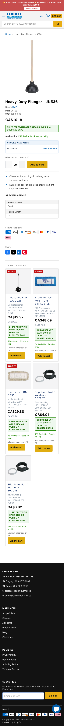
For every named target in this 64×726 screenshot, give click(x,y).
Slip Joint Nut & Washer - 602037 (45, 395)
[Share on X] (13, 252)
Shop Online (8, 613)
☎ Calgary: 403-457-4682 (16, 581)
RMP (14, 107)
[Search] (57, 24)
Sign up (53, 695)
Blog (4, 632)
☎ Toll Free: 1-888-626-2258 (17, 576)
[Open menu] (3, 16)
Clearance (7, 637)
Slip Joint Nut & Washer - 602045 (18, 487)
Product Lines (9, 627)
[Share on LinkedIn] (19, 252)
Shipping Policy (10, 664)
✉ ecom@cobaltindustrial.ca (16, 595)
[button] (32, 66)
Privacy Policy (9, 655)
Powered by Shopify (11, 722)
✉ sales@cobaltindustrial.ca (16, 591)
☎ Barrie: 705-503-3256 (15, 586)
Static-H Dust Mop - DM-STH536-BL (44, 300)
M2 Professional (15, 305)
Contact (6, 618)
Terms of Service (11, 669)
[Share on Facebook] (7, 252)
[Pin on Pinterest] (24, 252)
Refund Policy (9, 659)
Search (5, 709)
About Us (7, 623)
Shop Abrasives (32, 8)
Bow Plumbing (41, 402)
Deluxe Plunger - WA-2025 (17, 299)
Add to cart (37, 164)
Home (8, 34)
